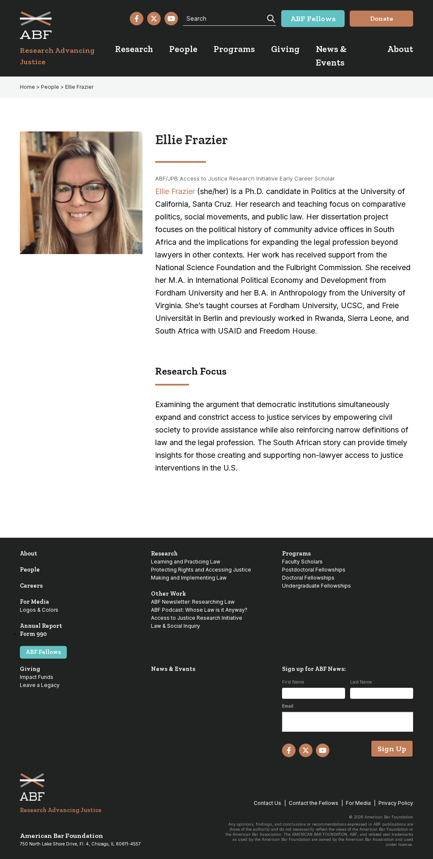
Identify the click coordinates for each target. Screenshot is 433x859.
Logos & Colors (39, 610)
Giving (30, 669)
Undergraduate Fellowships (316, 586)
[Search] (270, 18)
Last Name (361, 681)
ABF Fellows (43, 652)
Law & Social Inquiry (175, 626)
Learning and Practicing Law (185, 561)
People (30, 569)
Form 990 (33, 633)
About (28, 553)
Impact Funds (36, 677)
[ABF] (67, 25)
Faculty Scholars (302, 561)
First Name (293, 681)
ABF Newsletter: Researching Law (193, 602)
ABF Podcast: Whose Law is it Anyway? (199, 610)
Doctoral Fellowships (308, 577)
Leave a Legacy (40, 685)
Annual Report (41, 625)
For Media (34, 601)
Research (164, 553)
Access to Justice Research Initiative (196, 618)
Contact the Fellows (313, 803)
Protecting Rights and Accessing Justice (201, 569)
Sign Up (392, 748)
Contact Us (267, 803)
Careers (31, 585)
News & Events (173, 669)
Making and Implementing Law (189, 577)
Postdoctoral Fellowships (313, 569)
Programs (296, 553)
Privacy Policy (395, 803)
